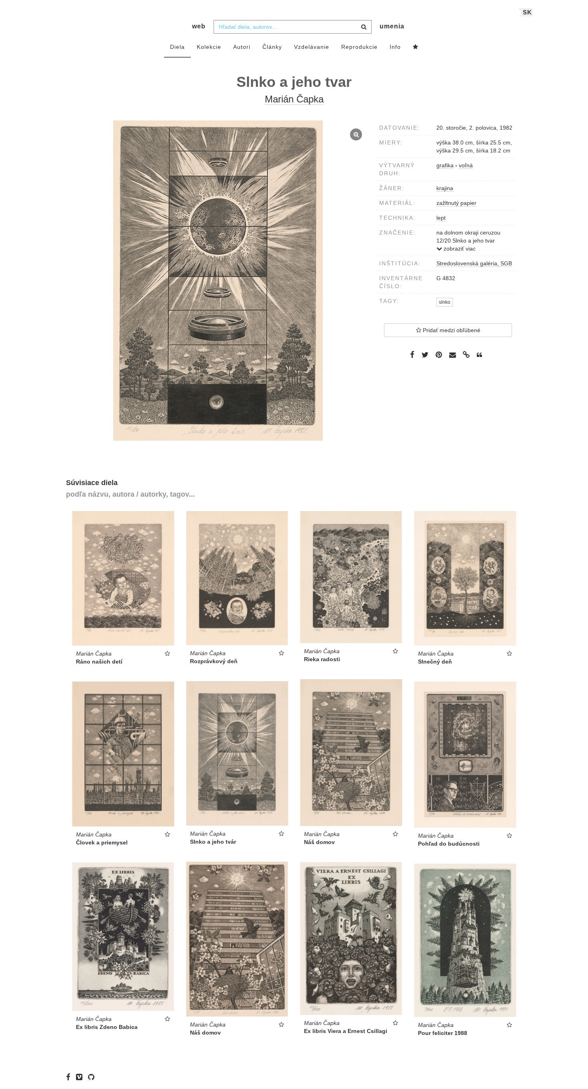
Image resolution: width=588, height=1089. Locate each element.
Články (272, 47)
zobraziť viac (459, 248)
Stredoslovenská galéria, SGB (474, 263)
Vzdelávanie (311, 47)
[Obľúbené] (415, 47)
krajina (444, 188)
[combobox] (293, 27)
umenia (392, 26)
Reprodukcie (359, 47)
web (199, 26)
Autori (241, 47)
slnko (444, 302)
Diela (177, 47)
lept (441, 218)
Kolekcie (209, 47)
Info (395, 47)
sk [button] (527, 12)
